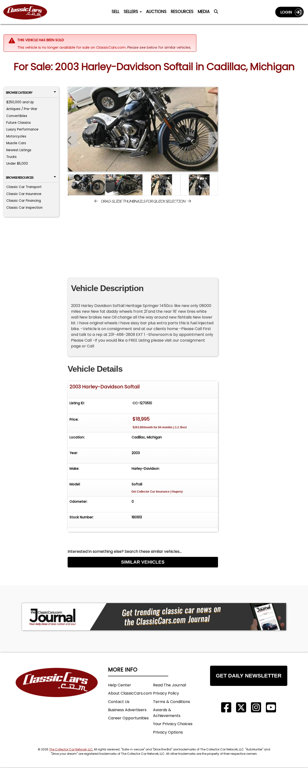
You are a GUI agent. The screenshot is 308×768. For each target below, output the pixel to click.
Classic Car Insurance (23, 194)
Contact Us (118, 701)
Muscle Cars (16, 143)
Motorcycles (16, 136)
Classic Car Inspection (24, 207)
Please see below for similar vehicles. (159, 47)
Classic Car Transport (24, 187)
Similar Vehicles (143, 562)
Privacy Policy (166, 693)
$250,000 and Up (20, 102)
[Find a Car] (215, 13)
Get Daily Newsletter (249, 676)
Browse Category (19, 93)
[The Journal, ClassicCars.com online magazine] (154, 617)
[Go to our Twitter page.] (241, 707)
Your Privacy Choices (172, 724)
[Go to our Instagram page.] (256, 707)
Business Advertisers (127, 710)
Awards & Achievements (166, 712)
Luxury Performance (22, 129)
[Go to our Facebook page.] (226, 707)
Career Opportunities (128, 718)
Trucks (11, 157)
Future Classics (18, 122)
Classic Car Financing (23, 200)
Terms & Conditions (171, 701)
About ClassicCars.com (130, 693)
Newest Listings (18, 150)
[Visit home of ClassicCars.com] (56, 690)
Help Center (119, 685)
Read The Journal (169, 685)
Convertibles (16, 116)
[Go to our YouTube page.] (271, 707)
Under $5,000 (17, 163)
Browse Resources (19, 178)
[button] (213, 139)
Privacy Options (168, 732)
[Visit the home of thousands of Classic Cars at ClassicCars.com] (28, 12)
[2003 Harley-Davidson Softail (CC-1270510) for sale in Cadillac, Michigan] (143, 129)
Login (287, 12)
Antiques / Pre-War (21, 109)
